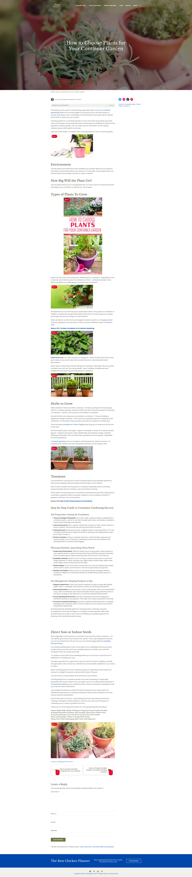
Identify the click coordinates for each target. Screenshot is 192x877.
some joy (81, 698)
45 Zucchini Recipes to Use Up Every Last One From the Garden (75, 715)
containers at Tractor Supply (73, 424)
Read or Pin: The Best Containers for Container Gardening (72, 328)
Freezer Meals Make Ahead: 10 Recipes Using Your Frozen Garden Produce (79, 710)
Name (54, 814)
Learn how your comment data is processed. (97, 847)
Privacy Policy (114, 874)
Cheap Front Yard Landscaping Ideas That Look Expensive (73, 719)
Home (52, 92)
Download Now (134, 861)
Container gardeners (59, 441)
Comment (55, 792)
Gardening (60, 762)
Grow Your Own (68, 762)
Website (54, 830)
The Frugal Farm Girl (91, 874)
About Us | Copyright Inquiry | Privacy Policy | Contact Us (130, 105)
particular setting (60, 684)
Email (53, 822)
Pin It (55, 136)
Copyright (77, 874)
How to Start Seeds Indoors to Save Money (76, 501)
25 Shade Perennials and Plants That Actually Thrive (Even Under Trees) (78, 712)
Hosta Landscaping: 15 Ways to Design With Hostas (70, 717)
